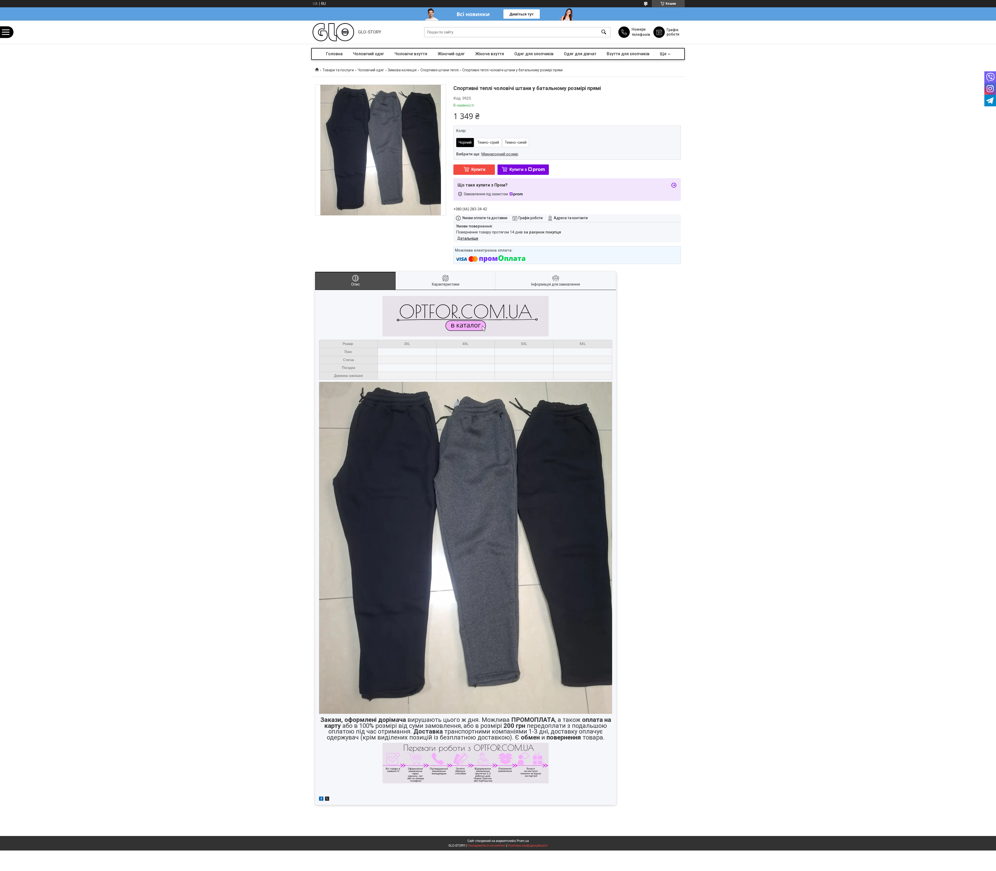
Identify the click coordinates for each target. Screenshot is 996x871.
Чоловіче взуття (411, 53)
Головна (334, 53)
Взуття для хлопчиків (628, 53)
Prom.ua (523, 841)
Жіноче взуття (489, 53)
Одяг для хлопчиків (534, 53)
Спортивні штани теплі (439, 70)
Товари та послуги (338, 70)
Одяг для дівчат (580, 53)
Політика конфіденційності (528, 845)
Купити (478, 169)
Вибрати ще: (487, 154)
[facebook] (321, 799)
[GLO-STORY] (333, 32)
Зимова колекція (402, 70)
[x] (327, 799)
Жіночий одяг (451, 53)
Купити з (518, 169)
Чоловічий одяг (368, 53)
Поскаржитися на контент (486, 845)
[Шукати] (604, 32)
